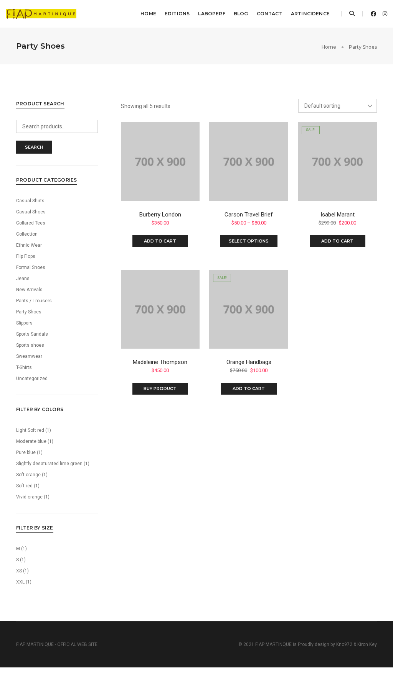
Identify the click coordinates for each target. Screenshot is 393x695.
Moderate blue (31, 441)
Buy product (160, 388)
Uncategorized (32, 378)
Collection (27, 234)
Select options (249, 241)
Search (34, 147)
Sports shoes (30, 345)
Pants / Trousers (34, 300)
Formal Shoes (30, 267)
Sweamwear (29, 356)
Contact (269, 13)
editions (177, 13)
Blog (241, 13)
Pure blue (26, 452)
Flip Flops (25, 256)
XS (19, 571)
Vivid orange (29, 497)
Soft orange (28, 474)
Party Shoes (28, 312)
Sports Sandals (32, 334)
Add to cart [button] (160, 241)
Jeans (23, 278)
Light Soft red (30, 430)
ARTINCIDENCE (310, 13)
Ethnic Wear (29, 245)
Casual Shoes (31, 212)
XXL (20, 582)
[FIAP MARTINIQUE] (41, 13)
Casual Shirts (30, 200)
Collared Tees (30, 223)
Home (148, 13)
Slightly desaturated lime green (49, 463)
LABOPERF (211, 13)
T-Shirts (24, 367)
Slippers (24, 323)
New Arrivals (29, 289)
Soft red (24, 485)
